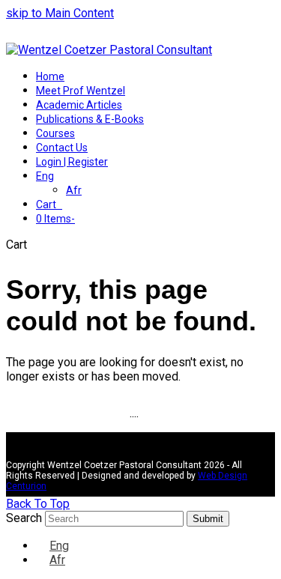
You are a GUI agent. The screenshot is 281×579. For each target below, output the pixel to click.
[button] (49, 204)
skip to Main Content (60, 13)
